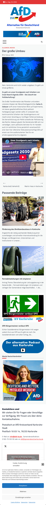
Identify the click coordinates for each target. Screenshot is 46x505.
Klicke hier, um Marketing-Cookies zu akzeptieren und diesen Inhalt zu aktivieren (23, 458)
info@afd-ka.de (16, 436)
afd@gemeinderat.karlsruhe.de (32, 439)
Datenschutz (24, 502)
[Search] (41, 42)
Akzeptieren (23, 485)
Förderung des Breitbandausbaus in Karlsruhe (21, 229)
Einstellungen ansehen (23, 497)
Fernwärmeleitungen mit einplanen (16, 279)
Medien (12, 48)
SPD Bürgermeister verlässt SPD (15, 326)
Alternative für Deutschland (23, 25)
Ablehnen (23, 491)
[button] (43, 464)
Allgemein (5, 48)
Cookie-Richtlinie (15, 502)
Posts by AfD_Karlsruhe (23, 458)
